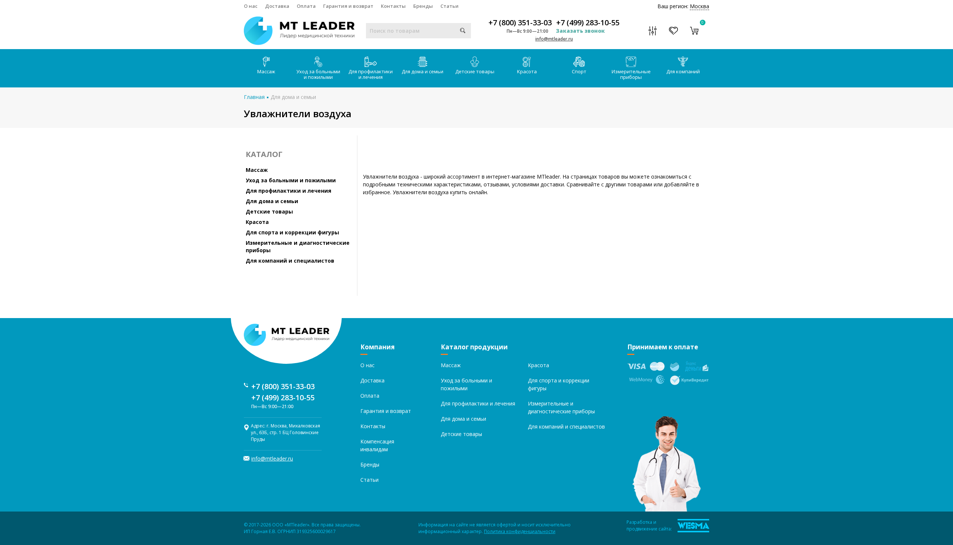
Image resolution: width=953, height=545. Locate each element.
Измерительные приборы (631, 74)
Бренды (423, 6)
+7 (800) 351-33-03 (520, 22)
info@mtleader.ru (554, 39)
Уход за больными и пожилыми (318, 74)
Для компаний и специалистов (290, 260)
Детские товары (474, 71)
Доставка (277, 6)
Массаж (266, 71)
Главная (254, 96)
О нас (251, 6)
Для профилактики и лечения (370, 74)
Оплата (306, 6)
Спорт (579, 71)
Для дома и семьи (422, 71)
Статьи (449, 6)
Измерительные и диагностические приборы (298, 246)
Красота (527, 71)
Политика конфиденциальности (519, 531)
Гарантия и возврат (348, 6)
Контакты (393, 6)
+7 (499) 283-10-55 (587, 22)
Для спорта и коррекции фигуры (292, 232)
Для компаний (683, 71)
